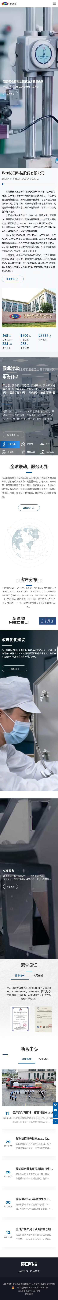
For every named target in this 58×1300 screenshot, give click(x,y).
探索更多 (10, 94)
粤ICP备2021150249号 (29, 1291)
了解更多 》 (14, 668)
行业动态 (43, 1059)
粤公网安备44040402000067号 (32, 1287)
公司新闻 (26, 1059)
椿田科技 (29, 1264)
